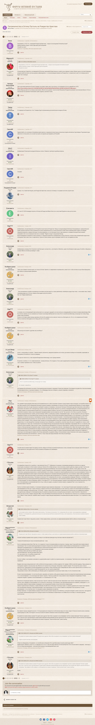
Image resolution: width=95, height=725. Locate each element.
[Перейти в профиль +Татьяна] (10, 470)
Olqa (10, 401)
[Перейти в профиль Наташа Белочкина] (10, 93)
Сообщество (7, 14)
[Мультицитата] (18, 52)
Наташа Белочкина (10, 84)
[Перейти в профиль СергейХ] (10, 134)
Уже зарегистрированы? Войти (74, 4)
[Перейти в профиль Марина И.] (10, 66)
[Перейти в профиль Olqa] (10, 409)
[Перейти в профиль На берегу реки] (10, 274)
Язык (44, 722)
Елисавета (10, 208)
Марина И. (10, 58)
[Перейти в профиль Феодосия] (10, 514)
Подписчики (85, 26)
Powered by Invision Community (47, 724)
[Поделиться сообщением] (90, 40)
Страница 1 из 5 (25, 36)
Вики (12, 28)
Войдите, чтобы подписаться (74, 26)
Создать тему (75, 32)
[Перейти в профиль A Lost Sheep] (10, 357)
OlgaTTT (10, 226)
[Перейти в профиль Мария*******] (10, 537)
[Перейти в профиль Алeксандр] (10, 254)
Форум (5, 17)
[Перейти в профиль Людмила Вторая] (10, 196)
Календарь (12, 17)
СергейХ (10, 129)
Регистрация (88, 3)
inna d (10, 148)
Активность (17, 14)
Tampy (10, 107)
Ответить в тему (87, 32)
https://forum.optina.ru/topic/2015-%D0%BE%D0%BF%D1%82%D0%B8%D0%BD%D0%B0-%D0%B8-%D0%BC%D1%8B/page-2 (46, 88)
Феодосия (10, 506)
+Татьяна (10, 462)
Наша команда (32, 17)
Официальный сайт (29, 14)
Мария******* (10, 528)
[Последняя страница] (19, 37)
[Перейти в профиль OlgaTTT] (10, 231)
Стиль (49, 722)
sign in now (35, 685)
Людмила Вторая (10, 188)
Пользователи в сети (43, 17)
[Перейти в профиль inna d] (10, 156)
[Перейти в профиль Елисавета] (10, 213)
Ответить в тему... (16, 692)
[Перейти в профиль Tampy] (10, 115)
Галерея (25, 17)
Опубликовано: (24, 40)
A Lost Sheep (10, 350)
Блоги (19, 17)
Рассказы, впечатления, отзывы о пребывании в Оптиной (38, 28)
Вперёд (15, 36)
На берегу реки (10, 267)
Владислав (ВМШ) (34, 633)
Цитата (22, 52)
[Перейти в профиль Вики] (5, 28)
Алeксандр (10, 246)
